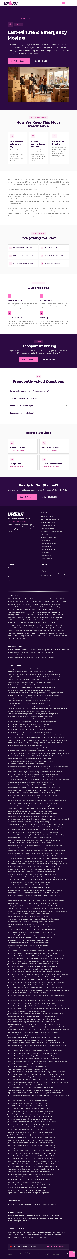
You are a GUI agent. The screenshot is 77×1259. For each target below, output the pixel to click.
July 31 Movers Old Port (15, 1032)
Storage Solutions (46, 546)
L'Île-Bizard (22, 622)
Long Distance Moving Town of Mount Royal (21, 679)
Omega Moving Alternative (51, 698)
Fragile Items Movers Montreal (38, 740)
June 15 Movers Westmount (16, 979)
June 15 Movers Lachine (36, 990)
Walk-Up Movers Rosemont (52, 790)
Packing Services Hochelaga (16, 840)
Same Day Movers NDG (61, 766)
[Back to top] (67, 1254)
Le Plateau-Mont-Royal (33, 1215)
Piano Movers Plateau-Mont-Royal (39, 756)
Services (16, 19)
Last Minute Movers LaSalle (16, 858)
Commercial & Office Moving (50, 519)
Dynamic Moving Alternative (16, 703)
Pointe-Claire (41, 636)
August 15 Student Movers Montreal (19, 1158)
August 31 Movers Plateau (35, 1090)
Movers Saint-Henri (14, 774)
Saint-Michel (11, 620)
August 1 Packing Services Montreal (19, 1153)
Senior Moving (45, 540)
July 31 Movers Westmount (49, 1032)
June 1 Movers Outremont (16, 972)
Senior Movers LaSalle (52, 832)
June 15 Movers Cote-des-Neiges (34, 982)
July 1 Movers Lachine (14, 848)
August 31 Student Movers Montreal (19, 1166)
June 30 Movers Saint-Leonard (17, 1011)
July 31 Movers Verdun (47, 1035)
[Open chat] (72, 1254)
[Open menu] (71, 3)
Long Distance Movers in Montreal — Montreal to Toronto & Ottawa (29, 1172)
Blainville (20, 633)
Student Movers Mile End (55, 824)
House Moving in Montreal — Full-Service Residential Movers (27, 1187)
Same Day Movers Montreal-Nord (36, 850)
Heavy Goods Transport (48, 522)
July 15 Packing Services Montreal (18, 1137)
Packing (53, 1204)
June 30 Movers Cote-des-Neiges (34, 1000)
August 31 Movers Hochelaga (41, 1095)
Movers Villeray (34, 772)
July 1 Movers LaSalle (30, 837)
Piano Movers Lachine (56, 898)
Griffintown (33, 599)
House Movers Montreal (15, 874)
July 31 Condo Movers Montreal (42, 1140)
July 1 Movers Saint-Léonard (33, 877)
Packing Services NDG (14, 803)
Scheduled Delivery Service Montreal (19, 924)
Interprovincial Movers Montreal (18, 735)
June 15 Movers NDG (52, 979)
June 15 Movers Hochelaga (55, 982)
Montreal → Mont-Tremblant (50, 655)
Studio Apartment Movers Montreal (53, 737)
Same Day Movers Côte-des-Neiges (54, 835)
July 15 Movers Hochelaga (54, 1019)
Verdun (41, 599)
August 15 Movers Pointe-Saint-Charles (20, 1085)
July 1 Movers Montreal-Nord (53, 845)
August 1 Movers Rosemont (16, 1053)
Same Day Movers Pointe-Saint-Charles (56, 879)
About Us (10, 568)
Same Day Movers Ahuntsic (16, 808)
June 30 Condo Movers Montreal (43, 1124)
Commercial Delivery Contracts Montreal (20, 919)
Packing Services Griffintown (16, 827)
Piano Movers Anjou (31, 903)
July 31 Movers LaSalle (32, 1040)
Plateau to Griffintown (14, 1232)
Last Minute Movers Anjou (54, 861)
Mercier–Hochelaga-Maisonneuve (18, 1221)
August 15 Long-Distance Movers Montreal (46, 1161)
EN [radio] (63, 3)
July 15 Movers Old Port (39, 1014)
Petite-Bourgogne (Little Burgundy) (43, 617)
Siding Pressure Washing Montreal (42, 719)
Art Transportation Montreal (16, 906)
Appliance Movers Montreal (39, 708)
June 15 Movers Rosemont (35, 979)
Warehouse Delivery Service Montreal (40, 932)
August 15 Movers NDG (15, 1074)
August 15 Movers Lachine (60, 1082)
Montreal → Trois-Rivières (16, 655)
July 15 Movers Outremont (52, 1024)
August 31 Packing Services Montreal (19, 1169)
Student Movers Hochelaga (16, 832)
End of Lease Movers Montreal (45, 798)
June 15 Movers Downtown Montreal (19, 977)
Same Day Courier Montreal (16, 940)
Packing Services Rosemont (57, 800)
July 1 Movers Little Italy (15, 903)
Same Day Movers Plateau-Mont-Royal (19, 766)
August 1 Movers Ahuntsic (52, 1058)
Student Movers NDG (39, 785)
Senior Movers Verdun (15, 806)
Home (9, 19)
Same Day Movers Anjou (37, 869)
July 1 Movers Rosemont (38, 787)
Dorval (50, 636)
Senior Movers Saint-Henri (16, 853)
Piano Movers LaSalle (31, 874)
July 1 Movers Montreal (35, 745)
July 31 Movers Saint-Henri (16, 1043)
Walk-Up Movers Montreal (34, 790)
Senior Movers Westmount (32, 806)
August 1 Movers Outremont (37, 1061)
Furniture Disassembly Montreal (18, 706)
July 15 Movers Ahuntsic (15, 1024)
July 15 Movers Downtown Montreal (19, 1014)
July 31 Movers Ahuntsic (48, 1040)
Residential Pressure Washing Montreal (39, 711)
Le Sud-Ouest (56, 1215)
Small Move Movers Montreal (36, 753)
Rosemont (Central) (43, 615)
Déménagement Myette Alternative (39, 690)
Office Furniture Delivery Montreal (44, 929)
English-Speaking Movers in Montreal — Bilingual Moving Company (29, 1193)
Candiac (61, 633)
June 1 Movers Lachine (54, 972)
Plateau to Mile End (29, 1237)
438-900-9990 (42, 61)
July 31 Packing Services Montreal (18, 1145)
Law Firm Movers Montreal (34, 853)
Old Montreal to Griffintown (52, 1235)
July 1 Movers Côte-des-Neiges (17, 811)
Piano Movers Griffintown (29, 777)
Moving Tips (11, 1204)
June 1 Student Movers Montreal (18, 1111)
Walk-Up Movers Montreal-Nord (18, 869)
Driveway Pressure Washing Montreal (47, 714)
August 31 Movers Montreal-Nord (18, 1103)
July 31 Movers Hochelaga (38, 1037)
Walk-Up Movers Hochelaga (54, 827)
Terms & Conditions (56, 1254)
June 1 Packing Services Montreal (18, 1114)
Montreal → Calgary (14, 652)
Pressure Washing (46, 558)
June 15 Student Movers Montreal (18, 1119)
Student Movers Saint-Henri (42, 885)
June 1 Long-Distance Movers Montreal (43, 1114)
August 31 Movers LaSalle (35, 1098)
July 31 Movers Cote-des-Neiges (17, 1037)
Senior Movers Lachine (54, 890)
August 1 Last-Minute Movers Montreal (44, 1150)
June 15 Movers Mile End (32, 985)
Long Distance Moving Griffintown (48, 679)
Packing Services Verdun (35, 827)
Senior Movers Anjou (53, 869)
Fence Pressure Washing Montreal (18, 719)
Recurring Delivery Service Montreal (43, 922)
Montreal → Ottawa (14, 650)
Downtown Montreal (14, 607)
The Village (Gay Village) (15, 615)
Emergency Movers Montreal (17, 750)
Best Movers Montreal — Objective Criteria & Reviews (24, 1182)
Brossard (19, 630)
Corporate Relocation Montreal (44, 748)
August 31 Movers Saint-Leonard (44, 1106)
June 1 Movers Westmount (32, 961)
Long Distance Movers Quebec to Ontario (20, 682)
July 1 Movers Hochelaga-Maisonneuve (41, 811)
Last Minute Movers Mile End (49, 856)
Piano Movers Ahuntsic (15, 877)
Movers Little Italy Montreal (30, 774)
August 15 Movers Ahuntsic (34, 1079)
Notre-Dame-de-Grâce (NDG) (55, 599)
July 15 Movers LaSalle (48, 1022)
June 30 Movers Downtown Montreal (19, 995)
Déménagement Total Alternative (18, 693)
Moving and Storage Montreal (35, 743)
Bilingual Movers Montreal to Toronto (39, 724)
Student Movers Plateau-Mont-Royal (19, 785)
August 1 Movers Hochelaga (40, 1056)
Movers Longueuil (63, 753)
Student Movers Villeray (50, 829)
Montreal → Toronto (28, 650)
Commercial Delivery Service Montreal (47, 919)
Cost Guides (37, 1204)
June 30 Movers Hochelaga (55, 1000)
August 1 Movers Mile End (16, 1058)
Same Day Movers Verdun (16, 769)
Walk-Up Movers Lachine (52, 895)
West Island (11, 609)
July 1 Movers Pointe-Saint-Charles (37, 898)
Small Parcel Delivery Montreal (17, 945)
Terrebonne (60, 630)
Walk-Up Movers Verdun (30, 793)
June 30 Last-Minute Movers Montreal (43, 1127)
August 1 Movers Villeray (59, 1056)
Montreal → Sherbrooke (45, 652)
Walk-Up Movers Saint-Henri (16, 829)
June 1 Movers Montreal (37, 950)
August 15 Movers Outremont (17, 1082)
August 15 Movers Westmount (35, 1072)
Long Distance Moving (48, 525)
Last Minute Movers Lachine (41, 864)
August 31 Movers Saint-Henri (17, 1100)
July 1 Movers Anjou (50, 877)
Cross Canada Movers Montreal (17, 672)
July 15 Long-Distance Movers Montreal (43, 1137)
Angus (53, 615)
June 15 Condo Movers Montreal (43, 1116)
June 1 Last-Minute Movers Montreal (41, 1111)
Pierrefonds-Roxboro (23, 609)
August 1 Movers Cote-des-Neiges (18, 1056)
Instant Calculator (49, 359)
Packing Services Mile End (36, 866)
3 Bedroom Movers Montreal (46, 872)
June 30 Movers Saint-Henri (34, 1006)
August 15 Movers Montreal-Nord (39, 1082)
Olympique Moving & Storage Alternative (37, 700)
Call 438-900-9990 (50, 497)
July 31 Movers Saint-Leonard (58, 1045)
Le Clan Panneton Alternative (17, 690)
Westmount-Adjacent (14, 628)
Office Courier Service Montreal (17, 948)
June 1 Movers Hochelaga (15, 966)
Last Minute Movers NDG (15, 764)
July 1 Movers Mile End (15, 837)
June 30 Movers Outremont (53, 1006)
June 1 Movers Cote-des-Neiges (48, 964)
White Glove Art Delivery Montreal (18, 914)
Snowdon (60, 615)
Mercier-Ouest (56, 620)
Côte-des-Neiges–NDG (55, 1218)
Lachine (51, 609)
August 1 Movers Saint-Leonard (17, 1066)
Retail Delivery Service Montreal (39, 927)
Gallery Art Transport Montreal (17, 911)
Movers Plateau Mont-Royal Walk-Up (41, 729)
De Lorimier (31, 612)
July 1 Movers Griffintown (15, 790)
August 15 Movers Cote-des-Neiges (54, 1074)
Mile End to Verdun (29, 1232)
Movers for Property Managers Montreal (20, 748)
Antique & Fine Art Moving (49, 537)
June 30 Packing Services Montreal (18, 1129)
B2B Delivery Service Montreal (17, 927)
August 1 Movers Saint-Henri (17, 1061)
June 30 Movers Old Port (40, 995)
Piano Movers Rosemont (59, 756)
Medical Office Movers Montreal (55, 853)
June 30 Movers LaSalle (49, 1003)
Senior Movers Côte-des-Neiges (17, 772)
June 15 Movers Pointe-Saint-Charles (57, 990)
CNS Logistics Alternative (55, 693)
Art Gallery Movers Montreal (54, 908)
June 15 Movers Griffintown (60, 974)
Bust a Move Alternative (43, 682)
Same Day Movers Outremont (59, 779)
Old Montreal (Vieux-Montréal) (50, 604)
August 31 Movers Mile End (16, 1098)
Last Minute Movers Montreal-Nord (19, 864)
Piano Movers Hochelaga (31, 816)
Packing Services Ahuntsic (33, 895)
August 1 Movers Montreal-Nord (58, 1061)
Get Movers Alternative (52, 695)
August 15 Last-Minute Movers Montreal (45, 1158)
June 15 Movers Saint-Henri (34, 987)
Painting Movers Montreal (54, 906)
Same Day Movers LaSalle (51, 806)
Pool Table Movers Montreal (58, 740)
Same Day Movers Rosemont (42, 766)
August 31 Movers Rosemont (17, 1093)
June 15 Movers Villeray (15, 985)
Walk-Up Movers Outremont (49, 848)
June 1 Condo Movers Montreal (41, 1108)
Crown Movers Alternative (38, 685)
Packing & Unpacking (47, 528)
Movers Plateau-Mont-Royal (16, 872)
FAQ (9, 580)
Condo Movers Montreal (32, 737)
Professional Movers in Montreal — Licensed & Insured (25, 1177)
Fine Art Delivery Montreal (35, 908)
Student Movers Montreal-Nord (33, 861)
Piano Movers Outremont (15, 758)
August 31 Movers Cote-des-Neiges (19, 1095)
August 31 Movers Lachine (39, 1103)
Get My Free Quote (17, 61)
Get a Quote (11, 586)
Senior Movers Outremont (58, 769)
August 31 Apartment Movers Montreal (20, 1164)
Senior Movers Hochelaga (57, 850)
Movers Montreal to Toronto (16, 724)
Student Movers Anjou (15, 861)
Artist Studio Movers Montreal (40, 914)
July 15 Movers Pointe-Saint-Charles (56, 1027)
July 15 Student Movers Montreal (18, 1135)
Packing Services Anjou (35, 879)
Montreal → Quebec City (44, 650)
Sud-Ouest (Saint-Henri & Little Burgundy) (36, 607)
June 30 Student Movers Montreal (18, 1127)
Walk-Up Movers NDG (14, 793)
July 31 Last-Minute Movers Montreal (41, 1143)
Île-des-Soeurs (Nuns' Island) (41, 628)
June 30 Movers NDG (52, 998)
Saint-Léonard (42, 609)
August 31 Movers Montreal (55, 956)
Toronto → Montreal (48, 657)
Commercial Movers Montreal (17, 745)
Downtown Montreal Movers (59, 708)
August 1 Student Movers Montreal (19, 1150)
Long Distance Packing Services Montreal (47, 677)
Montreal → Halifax (33, 657)
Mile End (25, 599)
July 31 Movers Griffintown (36, 1029)
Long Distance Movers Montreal (43, 669)
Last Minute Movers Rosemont (44, 761)
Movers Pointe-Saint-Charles (31, 795)
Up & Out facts (12, 571)
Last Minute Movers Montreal (56, 735)
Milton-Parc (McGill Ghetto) (53, 625)
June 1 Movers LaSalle (14, 969)
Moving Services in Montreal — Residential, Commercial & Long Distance (30, 1179)
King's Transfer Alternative (34, 695)
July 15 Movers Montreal (33, 953)
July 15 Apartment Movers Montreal (19, 1132)
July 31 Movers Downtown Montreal (58, 1029)
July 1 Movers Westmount (57, 900)
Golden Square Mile (43, 612)
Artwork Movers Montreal (35, 906)
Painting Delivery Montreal (16, 908)
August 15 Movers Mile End (55, 1077)
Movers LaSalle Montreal (49, 795)
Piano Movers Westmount (34, 758)
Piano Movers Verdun (50, 758)
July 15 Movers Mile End (31, 1022)
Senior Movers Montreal (15, 737)
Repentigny (11, 633)
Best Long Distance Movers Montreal (19, 669)
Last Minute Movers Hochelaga (37, 819)
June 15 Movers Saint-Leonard (17, 993)
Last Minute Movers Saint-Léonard (39, 887)
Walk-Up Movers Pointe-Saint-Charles (19, 885)
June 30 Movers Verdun (15, 1000)
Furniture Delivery (46, 555)
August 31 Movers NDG (35, 1093)
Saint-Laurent (55, 601)
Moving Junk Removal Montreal (40, 706)
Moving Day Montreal (14, 800)
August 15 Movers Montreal (35, 956)
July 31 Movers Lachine (15, 1045)
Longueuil (11, 630)
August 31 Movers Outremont (38, 1100)
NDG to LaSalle (41, 1237)
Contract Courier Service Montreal (18, 943)
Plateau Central (58, 628)
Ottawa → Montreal (32, 655)
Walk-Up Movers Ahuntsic (16, 898)
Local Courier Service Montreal (38, 945)
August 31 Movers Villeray (61, 1095)
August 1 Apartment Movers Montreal (19, 1148)
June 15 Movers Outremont (53, 987)
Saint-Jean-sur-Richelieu (27, 636)
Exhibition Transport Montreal (17, 916)
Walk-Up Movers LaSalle (52, 840)
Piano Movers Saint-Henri (48, 874)
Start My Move (25, 497)
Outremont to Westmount (33, 1235)
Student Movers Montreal (49, 543)
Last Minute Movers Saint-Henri (59, 819)
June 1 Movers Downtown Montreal (37, 958)
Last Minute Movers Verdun (48, 777)
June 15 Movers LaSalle (49, 985)
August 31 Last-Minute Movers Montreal (45, 1166)
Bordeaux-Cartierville (33, 620)
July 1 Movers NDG (54, 787)
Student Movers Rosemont (36, 824)
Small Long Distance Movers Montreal (50, 674)
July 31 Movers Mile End (15, 1040)
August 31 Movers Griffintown (17, 1087)
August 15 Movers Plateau (16, 1072)
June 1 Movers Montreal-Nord (35, 972)
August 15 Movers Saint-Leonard (44, 1085)
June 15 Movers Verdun (15, 982)
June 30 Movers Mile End (32, 1003)
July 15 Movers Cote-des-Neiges (34, 1019)
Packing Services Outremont (16, 866)
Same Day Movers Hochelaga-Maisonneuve (21, 782)
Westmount (35, 604)
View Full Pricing (27, 359)
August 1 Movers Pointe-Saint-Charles (37, 1064)
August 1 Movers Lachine (15, 1064)
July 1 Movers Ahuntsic (46, 837)
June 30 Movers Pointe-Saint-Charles (57, 1008)
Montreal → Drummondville (16, 657)
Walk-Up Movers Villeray (31, 848)
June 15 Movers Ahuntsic (15, 987)
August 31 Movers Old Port (16, 1090)
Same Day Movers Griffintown (38, 779)
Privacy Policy (47, 1254)
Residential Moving (47, 516)
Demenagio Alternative (15, 698)
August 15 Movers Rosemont (56, 1072)
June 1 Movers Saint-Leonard (41, 974)
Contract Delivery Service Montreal (18, 922)
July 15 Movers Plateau (56, 1014)
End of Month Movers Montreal (57, 858)
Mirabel (27, 633)
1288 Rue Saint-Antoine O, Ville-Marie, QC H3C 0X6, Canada (54, 575)
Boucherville (53, 633)
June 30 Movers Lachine (36, 1008)
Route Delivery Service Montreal (18, 950)
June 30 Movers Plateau (57, 995)
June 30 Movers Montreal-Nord (17, 1008)
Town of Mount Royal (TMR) (16, 638)
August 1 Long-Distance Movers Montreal (45, 1153)
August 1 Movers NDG (34, 1053)
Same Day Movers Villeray (41, 822)
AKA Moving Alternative (38, 693)
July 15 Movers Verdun (15, 1019)
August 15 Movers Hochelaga (17, 1077)
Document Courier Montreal (38, 948)
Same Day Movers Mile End (32, 835)
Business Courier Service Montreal (38, 940)
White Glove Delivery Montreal (17, 932)
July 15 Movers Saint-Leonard (17, 1029)
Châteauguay (43, 633)
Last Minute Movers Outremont (17, 779)
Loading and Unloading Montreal (18, 708)
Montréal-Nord (12, 622)
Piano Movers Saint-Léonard (48, 903)
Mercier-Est (46, 620)
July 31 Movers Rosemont (15, 1035)
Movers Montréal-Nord (15, 814)
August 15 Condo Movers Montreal (45, 1156)
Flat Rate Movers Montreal (42, 727)
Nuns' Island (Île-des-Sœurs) (16, 612)
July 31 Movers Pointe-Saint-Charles (35, 1045)
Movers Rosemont (46, 843)
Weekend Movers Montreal (36, 750)
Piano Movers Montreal (37, 735)
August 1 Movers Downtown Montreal (40, 1048)
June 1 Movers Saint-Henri (49, 969)
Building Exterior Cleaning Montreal (45, 722)
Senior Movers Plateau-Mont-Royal (37, 769)
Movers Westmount (54, 785)
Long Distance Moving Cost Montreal (41, 672)
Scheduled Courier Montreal (40, 943)
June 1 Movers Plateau (15, 961)
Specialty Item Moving (48, 549)
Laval (66, 628)
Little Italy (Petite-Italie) (15, 625)
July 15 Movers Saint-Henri (33, 1024)
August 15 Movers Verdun (32, 1074)
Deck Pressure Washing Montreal (41, 716)
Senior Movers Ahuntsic (37, 890)
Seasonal (46, 1204)
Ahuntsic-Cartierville (14, 604)
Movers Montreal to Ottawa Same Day (19, 727)
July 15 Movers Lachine (36, 1027)
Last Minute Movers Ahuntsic (37, 900)
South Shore (28, 630)
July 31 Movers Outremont (34, 1043)
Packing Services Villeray (35, 840)
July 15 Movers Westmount (16, 1016)
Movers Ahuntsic (13, 798)
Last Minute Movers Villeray (16, 819)
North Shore (38, 630)
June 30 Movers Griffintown (37, 993)
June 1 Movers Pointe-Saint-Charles (19, 974)
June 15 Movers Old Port (40, 977)
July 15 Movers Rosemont (34, 1016)
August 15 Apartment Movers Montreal (20, 1156)
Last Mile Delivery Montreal (58, 948)
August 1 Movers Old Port (16, 1050)
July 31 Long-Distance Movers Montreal (43, 1145)
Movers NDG (31, 872)
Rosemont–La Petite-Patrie (16, 601)
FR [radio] (66, 3)
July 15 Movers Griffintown (37, 1011)
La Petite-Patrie (29, 615)
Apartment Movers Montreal (56, 750)
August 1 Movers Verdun (51, 1053)
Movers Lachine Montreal (32, 814)
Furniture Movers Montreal (16, 753)
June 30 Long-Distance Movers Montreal (44, 1129)
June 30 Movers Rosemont (35, 998)
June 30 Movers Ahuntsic (15, 1006)
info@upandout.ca (46, 571)
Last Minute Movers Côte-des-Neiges (19, 822)
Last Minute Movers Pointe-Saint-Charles (20, 882)
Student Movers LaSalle (42, 882)
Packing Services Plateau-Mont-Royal (34, 800)
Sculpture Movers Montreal (37, 911)
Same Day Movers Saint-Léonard (18, 890)
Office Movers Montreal (54, 743)
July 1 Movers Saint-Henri (15, 845)
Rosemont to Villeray (44, 1232)
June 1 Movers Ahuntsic (30, 969)
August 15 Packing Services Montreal (19, 1161)
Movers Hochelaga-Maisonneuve (51, 772)
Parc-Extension (61, 617)
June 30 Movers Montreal (15, 953)
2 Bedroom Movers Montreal (36, 858)
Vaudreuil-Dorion (49, 630)
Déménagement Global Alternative (38, 703)
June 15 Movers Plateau (57, 977)
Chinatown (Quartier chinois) (33, 625)
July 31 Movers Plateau (31, 1032)
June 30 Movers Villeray (15, 1003)
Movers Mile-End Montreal (49, 774)
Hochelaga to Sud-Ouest (15, 1235)
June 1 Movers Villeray (33, 966)
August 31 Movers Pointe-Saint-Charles (20, 1106)
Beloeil (34, 633)
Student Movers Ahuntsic (33, 893)
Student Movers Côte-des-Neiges (33, 803)
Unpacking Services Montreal (17, 740)
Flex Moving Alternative (15, 700)
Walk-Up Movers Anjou (53, 866)
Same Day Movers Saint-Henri (17, 824)
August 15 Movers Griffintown (39, 1066)
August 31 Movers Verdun (53, 1093)
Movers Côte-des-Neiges (48, 793)
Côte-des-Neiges (56, 607)
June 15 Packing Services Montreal (18, 1122)
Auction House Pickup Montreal (38, 916)
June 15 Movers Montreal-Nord (17, 990)
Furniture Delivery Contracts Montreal (19, 929)
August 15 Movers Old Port (42, 1069)
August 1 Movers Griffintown (17, 1048)
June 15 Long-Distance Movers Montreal (44, 1122)
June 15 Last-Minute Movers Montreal (43, 1119)
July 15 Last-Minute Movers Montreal (41, 1135)
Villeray (28, 601)
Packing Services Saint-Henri (16, 879)
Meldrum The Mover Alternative (18, 685)
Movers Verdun (32, 856)
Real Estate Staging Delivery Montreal (19, 937)
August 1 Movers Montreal (16, 956)
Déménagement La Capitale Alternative (20, 687)
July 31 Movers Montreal (50, 953)
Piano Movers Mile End (48, 816)
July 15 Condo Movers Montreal (42, 1132)
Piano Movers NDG (13, 777)
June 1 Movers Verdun (29, 964)
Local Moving (45, 552)
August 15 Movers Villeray (36, 1077)
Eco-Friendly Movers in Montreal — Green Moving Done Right (27, 1190)
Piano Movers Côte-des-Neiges (36, 808)
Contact (10, 583)
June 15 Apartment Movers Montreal (19, 1116)
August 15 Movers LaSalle (16, 1079)
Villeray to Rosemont (14, 1237)
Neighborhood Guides (24, 1204)
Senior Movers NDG (52, 803)
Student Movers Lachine (50, 893)
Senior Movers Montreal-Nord (17, 887)
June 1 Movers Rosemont (50, 961)
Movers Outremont (32, 843)
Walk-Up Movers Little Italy (16, 843)
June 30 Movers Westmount (16, 998)
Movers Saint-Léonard (27, 798)
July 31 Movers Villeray (55, 1037)
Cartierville (21, 620)
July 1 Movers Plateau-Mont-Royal (18, 787)
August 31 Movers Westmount (54, 1090)
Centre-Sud (26, 628)
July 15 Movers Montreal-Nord (17, 1027)
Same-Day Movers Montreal (43, 732)
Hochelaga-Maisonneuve (41, 601)
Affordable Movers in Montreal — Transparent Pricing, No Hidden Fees (30, 1185)
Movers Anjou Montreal (49, 814)
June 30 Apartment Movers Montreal (19, 1124)
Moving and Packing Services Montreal (20, 732)
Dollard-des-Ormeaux (60, 636)
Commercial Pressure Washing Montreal (20, 714)
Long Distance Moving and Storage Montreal (22, 674)
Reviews (10, 574)
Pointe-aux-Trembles (49, 622)
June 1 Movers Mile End (49, 966)
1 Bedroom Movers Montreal (16, 856)
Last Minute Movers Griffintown (35, 764)
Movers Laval (51, 753)
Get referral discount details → (57, 1246)
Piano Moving (45, 534)
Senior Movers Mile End (15, 893)
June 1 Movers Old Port (57, 958)
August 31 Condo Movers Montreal (45, 1164)
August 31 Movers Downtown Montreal (41, 1087)
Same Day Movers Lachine (16, 850)
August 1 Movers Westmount (53, 1050)
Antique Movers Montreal (16, 743)
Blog (9, 577)
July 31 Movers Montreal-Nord (54, 1043)
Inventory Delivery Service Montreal (19, 935)
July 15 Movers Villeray (15, 1022)
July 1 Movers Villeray (34, 829)
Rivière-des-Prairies (34, 622)
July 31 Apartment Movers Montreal (19, 1140)
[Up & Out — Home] (11, 3)
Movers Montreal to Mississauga (18, 729)
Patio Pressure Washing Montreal (18, 716)
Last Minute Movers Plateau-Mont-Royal (20, 761)
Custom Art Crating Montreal (57, 911)
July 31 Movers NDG (32, 1035)
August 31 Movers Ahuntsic (54, 1098)
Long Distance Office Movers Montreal (20, 677)
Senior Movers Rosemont (34, 832)
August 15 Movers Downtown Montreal (20, 1069)
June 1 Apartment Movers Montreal (19, 1108)
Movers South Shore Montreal (17, 756)
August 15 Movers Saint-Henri (54, 1079)
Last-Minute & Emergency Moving (51, 531)
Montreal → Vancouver (62, 650)
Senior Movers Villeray (15, 835)
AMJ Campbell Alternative (16, 695)
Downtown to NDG (59, 1232)
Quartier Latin (56, 612)
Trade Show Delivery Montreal (43, 937)
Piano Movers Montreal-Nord (17, 900)
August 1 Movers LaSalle (34, 1058)
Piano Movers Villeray (14, 816)
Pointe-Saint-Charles (23, 617)
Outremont (26, 604)
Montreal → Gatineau (29, 652)
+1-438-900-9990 (46, 568)
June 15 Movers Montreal (55, 950)
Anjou (34, 609)
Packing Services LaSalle (59, 864)
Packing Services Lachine (15, 895)
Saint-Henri (11, 617)
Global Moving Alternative (32, 698)
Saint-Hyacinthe (12, 636)
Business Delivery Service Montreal (44, 924)
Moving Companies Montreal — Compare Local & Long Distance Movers (30, 1174)
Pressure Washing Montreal (16, 711)
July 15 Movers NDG (51, 1016)
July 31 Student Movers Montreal (18, 1143)
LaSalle (64, 601)
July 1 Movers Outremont (33, 845)
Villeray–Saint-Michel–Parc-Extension (34, 1218)
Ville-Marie (46, 1215)
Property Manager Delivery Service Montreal (46, 935)
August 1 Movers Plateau (34, 1050)
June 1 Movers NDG (14, 964)
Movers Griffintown (14, 795)
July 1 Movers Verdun (55, 808)
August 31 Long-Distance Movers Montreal (46, 1169)
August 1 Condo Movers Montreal (44, 1148)
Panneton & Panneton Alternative (44, 687)
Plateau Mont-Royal (14, 599)
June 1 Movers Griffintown (16, 958)
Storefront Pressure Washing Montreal (20, 722)
